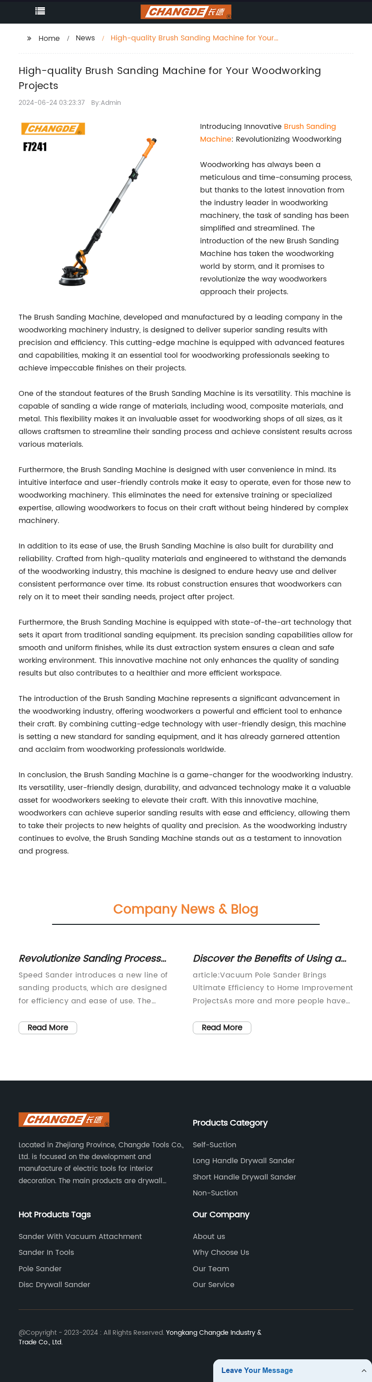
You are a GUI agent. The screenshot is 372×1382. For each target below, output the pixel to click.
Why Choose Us (221, 1253)
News (85, 38)
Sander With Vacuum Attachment (80, 1236)
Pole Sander (40, 1269)
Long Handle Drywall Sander (244, 1160)
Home (49, 38)
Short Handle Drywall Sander (244, 1177)
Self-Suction (214, 1145)
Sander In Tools (46, 1252)
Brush (295, 127)
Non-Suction (215, 1193)
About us (209, 1237)
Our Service (214, 1285)
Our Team (211, 1269)
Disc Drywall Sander (54, 1284)
